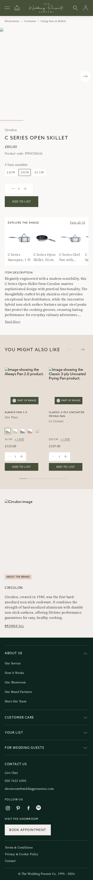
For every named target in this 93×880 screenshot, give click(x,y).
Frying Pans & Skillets (53, 21)
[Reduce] (13, 189)
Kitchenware (12, 21)
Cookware (30, 21)
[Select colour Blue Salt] (22, 431)
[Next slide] (85, 76)
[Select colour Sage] (8, 431)
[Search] (75, 8)
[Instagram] (8, 808)
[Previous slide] (7, 76)
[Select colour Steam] (15, 431)
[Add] (25, 189)
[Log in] (86, 8)
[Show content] (85, 718)
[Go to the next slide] (82, 349)
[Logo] (46, 8)
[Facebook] (29, 808)
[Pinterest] (18, 808)
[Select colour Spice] (30, 431)
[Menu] (7, 7)
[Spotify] (38, 807)
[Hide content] (85, 654)
